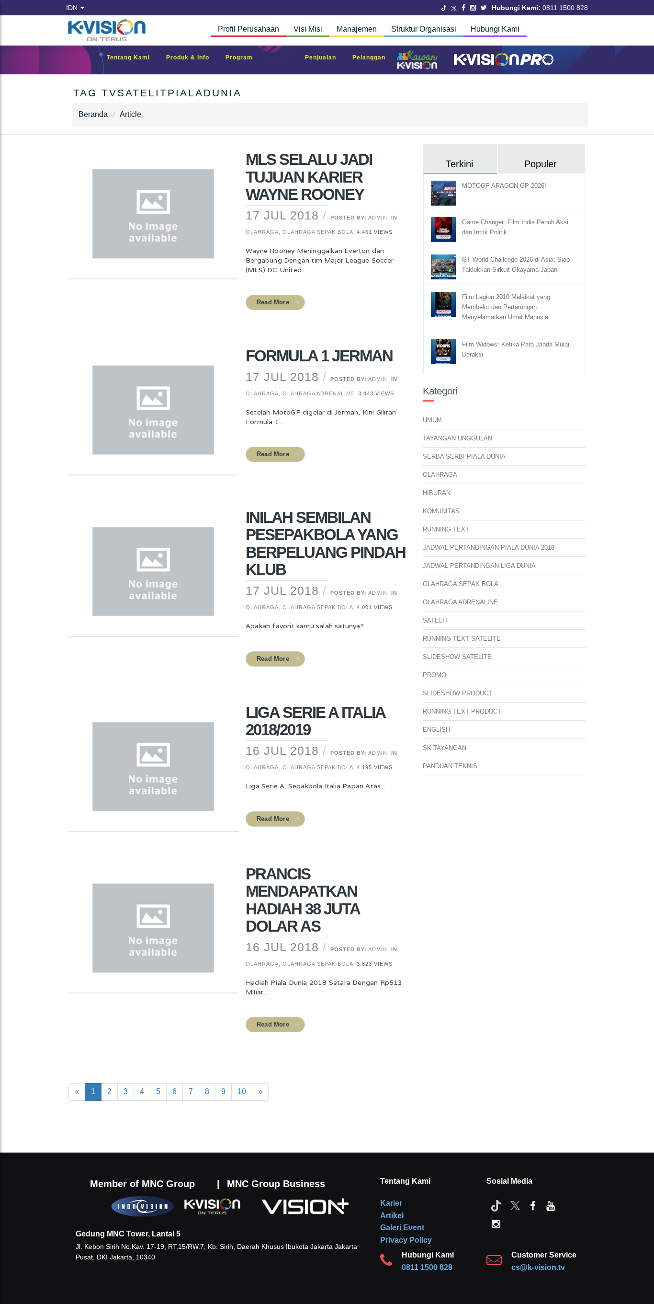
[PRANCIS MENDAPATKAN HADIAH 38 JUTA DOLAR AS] (153, 934)
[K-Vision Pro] (501, 60)
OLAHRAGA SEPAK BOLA (460, 584)
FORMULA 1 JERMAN (319, 356)
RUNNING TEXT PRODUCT (462, 711)
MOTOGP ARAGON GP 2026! (504, 185)
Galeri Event (402, 1227)
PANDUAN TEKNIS (450, 766)
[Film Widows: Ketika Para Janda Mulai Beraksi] (444, 351)
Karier (391, 1203)
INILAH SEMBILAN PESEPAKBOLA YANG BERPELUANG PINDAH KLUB (326, 543)
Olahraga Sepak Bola (317, 232)
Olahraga (262, 232)
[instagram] (496, 1223)
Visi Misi (307, 29)
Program (244, 57)
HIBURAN (437, 492)
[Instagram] (473, 7)
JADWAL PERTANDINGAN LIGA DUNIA (479, 565)
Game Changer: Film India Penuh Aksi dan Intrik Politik (515, 227)
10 (241, 1091)
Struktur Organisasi (423, 29)
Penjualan (325, 57)
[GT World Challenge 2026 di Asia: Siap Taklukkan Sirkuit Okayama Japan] (444, 266)
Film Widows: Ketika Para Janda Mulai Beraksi (515, 349)
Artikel (392, 1216)
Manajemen (357, 29)
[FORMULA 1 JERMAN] (153, 416)
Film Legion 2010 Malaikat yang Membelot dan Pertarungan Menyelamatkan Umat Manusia (506, 307)
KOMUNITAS (441, 511)
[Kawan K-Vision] (419, 61)
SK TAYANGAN (444, 747)
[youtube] (550, 1205)
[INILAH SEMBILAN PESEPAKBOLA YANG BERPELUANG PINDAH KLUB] (153, 578)
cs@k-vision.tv (538, 1267)
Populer (540, 164)
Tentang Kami (133, 57)
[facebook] (533, 1205)
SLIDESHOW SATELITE (457, 656)
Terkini (459, 164)
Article (130, 114)
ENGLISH (436, 729)
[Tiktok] (496, 1205)
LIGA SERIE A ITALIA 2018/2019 (315, 721)
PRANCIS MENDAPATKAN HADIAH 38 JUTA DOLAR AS (303, 900)
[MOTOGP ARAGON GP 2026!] (444, 192)
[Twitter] (443, 7)
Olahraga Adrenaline (318, 393)
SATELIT (435, 620)
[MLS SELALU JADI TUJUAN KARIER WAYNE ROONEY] (153, 220)
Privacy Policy (406, 1240)
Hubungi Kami (495, 29)
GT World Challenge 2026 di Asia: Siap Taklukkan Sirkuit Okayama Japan (516, 264)
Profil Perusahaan (248, 29)
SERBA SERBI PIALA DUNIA (464, 456)
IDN (72, 8)
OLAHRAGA (440, 474)
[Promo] (284, 60)
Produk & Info (192, 57)
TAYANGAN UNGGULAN (457, 438)
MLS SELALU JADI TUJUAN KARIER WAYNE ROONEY (309, 176)
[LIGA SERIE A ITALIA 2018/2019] (153, 772)
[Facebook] (463, 7)
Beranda (93, 114)
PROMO (434, 675)
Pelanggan (373, 57)
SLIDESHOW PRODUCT (457, 693)
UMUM (432, 420)
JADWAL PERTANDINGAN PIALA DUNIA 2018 (488, 547)
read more (273, 302)
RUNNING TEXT (446, 529)
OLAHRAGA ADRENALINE (460, 602)
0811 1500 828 (427, 1267)
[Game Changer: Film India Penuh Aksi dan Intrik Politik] (444, 229)
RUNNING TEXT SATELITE (462, 638)
